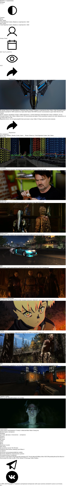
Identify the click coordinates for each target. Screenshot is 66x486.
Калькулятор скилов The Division (9, 448)
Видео (27, 135)
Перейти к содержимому (7, 0)
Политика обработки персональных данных (12, 453)
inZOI (36, 456)
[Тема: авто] (12, 10)
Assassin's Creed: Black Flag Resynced (10, 456)
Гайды (2, 440)
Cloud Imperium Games (41, 135)
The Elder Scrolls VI (12, 458)
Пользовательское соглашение (8, 455)
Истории (2, 439)
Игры (1, 19)
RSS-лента (3, 446)
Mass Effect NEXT (43, 456)
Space (21, 135)
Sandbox (9, 135)
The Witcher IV (21, 458)
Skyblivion (54, 456)
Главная (2, 17)
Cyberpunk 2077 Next (25, 456)
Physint (50, 456)
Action (18, 135)
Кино (1, 442)
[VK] (33, 477)
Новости (31, 135)
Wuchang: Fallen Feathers (31, 458)
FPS (5, 135)
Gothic (33, 456)
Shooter (14, 135)
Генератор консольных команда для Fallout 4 (12, 449)
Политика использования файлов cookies (11, 452)
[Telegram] (33, 465)
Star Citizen (3, 20)
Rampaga (2, 2)
